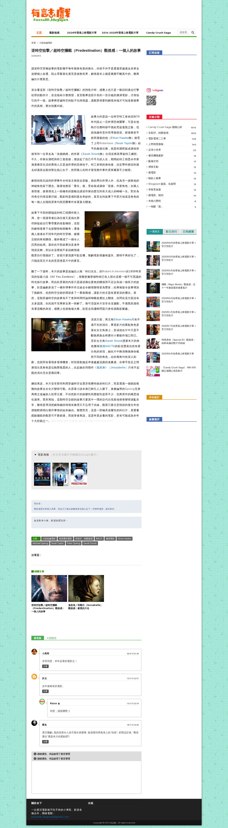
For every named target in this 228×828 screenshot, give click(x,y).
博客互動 (172, 167)
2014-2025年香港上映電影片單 (120, 32)
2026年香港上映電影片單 (82, 32)
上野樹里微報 (172, 144)
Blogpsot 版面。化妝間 (172, 184)
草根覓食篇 (172, 189)
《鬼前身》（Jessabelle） (111, 367)
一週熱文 (155, 231)
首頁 (33, 42)
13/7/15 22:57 (133, 678)
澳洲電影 (110, 538)
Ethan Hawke (120, 137)
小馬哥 (45, 653)
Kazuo (53, 703)
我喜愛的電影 (65, 538)
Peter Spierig (73, 543)
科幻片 (99, 538)
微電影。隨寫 (172, 195)
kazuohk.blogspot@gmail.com (50, 816)
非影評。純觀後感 (84, 538)
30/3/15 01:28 (133, 654)
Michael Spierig (40, 543)
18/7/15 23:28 (133, 725)
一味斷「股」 (172, 206)
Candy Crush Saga (158, 32)
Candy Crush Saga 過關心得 (172, 127)
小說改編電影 (45, 43)
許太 (44, 678)
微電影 (172, 172)
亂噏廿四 (172, 161)
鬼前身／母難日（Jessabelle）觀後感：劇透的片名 (85, 607)
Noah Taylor (124, 143)
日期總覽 (188, 231)
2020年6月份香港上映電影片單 (178, 353)
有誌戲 (113, 822)
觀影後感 (54, 32)
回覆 (45, 666)
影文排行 (171, 231)
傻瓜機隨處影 (172, 155)
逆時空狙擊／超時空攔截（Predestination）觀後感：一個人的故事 (48, 608)
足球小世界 (172, 150)
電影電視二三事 (172, 138)
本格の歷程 (172, 201)
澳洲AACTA (107, 346)
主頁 (39, 32)
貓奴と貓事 (172, 178)
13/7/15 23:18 (133, 704)
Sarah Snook (91, 154)
